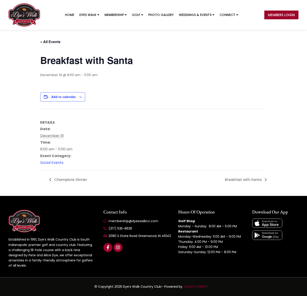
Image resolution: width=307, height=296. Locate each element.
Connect (227, 15)
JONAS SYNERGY (195, 286)
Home (69, 15)
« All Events (50, 41)
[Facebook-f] (107, 247)
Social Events (51, 162)
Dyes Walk (87, 15)
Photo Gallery (161, 15)
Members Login (281, 15)
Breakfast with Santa (244, 179)
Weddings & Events (195, 15)
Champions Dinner (70, 179)
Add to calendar (63, 96)
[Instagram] (117, 247)
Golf (136, 15)
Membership (114, 15)
